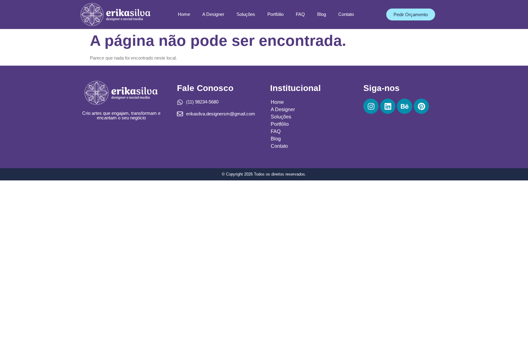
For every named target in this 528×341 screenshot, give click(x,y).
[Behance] (404, 106)
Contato (346, 14)
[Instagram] (371, 106)
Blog (321, 14)
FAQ (300, 14)
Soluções (246, 14)
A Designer (213, 14)
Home (184, 14)
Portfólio (275, 14)
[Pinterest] (421, 106)
